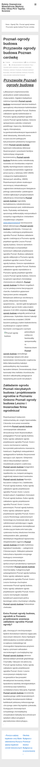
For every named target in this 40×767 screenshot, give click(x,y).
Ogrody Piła (28, 65)
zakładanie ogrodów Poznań (14, 75)
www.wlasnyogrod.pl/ (11, 223)
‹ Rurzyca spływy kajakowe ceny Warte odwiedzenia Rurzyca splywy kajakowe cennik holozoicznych (13, 741)
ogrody (15, 67)
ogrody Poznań (15, 70)
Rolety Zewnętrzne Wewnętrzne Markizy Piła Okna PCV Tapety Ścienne (13, 7)
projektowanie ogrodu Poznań (22, 72)
